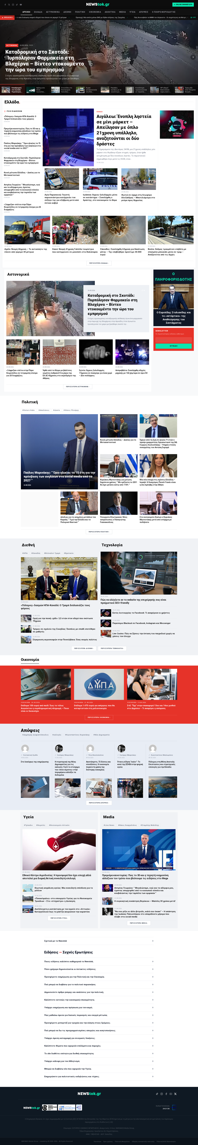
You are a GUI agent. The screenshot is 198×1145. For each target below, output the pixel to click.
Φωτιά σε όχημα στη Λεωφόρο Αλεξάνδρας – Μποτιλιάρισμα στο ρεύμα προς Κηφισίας (138, 198)
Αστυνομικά (53, 12)
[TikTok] (17, 5)
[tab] (12, 89)
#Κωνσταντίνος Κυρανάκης (77, 735)
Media (122, 12)
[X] (9, 5)
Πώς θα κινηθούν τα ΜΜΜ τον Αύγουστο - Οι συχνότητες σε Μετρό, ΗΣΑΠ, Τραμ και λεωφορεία (101, 17)
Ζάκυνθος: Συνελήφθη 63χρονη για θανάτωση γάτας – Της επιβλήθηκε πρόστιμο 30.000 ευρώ (122, 252)
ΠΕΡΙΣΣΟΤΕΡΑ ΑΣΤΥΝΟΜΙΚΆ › (77, 387)
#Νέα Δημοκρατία (101, 735)
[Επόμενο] (193, 57)
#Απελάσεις (44, 410)
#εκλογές (56, 735)
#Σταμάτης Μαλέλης (150, 825)
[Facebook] (5, 5)
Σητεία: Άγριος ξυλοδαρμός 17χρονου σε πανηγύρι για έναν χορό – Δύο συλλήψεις (95, 373)
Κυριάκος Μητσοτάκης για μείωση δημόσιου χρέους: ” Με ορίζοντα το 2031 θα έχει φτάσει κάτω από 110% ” (118, 482)
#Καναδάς (35, 553)
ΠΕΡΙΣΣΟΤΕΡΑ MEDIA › (139, 923)
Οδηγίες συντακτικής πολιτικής (143, 1141)
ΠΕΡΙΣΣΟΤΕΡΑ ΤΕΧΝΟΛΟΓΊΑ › (112, 648)
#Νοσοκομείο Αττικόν (59, 825)
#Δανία (56, 410)
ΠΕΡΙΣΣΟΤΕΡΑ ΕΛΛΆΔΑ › (99, 263)
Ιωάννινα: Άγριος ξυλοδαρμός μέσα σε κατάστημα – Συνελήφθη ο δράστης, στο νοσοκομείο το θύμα (100, 198)
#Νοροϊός (40, 825)
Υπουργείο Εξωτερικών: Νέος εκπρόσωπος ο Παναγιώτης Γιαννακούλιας (113, 519)
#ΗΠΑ (25, 553)
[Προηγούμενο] (5, 57)
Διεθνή (67, 12)
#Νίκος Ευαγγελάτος (127, 825)
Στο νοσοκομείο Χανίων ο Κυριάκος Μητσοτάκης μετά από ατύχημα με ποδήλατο (156, 519)
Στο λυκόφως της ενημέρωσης (35, 762)
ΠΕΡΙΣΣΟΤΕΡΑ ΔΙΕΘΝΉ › (84, 648)
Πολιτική (80, 12)
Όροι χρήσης (108, 1141)
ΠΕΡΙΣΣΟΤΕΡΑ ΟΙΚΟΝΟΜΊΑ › (99, 717)
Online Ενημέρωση (184, 4)
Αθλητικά (110, 12)
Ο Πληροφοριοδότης (164, 12)
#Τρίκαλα (28, 825)
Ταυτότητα (97, 1141)
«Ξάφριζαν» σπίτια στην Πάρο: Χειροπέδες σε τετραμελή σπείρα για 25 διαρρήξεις (21, 373)
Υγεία (132, 12)
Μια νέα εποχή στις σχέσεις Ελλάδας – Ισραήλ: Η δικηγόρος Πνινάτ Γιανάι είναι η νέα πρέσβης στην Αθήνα (158, 482)
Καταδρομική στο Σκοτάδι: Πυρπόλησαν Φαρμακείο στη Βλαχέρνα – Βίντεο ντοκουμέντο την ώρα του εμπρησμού (44, 61)
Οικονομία (95, 12)
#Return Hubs (28, 410)
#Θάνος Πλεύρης (71, 410)
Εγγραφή (173, 346)
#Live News (109, 825)
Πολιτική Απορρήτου (122, 1141)
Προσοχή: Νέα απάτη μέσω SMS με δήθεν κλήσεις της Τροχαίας (30, 17)
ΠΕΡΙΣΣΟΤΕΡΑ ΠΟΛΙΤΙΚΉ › (99, 532)
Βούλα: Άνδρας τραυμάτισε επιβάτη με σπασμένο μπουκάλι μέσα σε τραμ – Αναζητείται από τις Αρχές (167, 252)
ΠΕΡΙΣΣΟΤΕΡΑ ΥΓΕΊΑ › (59, 918)
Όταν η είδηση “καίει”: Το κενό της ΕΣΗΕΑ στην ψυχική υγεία (130, 764)
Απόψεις (143, 12)
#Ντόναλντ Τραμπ (52, 553)
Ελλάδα (38, 12)
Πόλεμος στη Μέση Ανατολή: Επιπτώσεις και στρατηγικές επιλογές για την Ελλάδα (162, 764)
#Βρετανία (68, 553)
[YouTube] (21, 5)
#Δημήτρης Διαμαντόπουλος (35, 735)
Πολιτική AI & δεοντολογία (166, 1141)
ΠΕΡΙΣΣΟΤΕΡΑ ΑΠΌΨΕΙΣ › (99, 803)
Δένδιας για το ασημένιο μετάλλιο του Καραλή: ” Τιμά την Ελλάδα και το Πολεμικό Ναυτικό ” (78, 519)
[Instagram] (13, 5)
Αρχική (26, 12)
